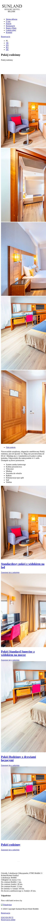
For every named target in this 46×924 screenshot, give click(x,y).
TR (7, 43)
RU (7, 47)
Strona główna (11, 19)
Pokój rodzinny (10, 844)
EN (7, 45)
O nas (8, 21)
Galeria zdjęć (11, 30)
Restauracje (10, 26)
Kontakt (9, 32)
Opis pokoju (10, 447)
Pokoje (8, 24)
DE (7, 50)
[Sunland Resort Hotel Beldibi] (12, 15)
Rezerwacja (5, 37)
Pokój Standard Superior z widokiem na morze (18, 653)
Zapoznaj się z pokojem (10, 572)
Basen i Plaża (11, 28)
